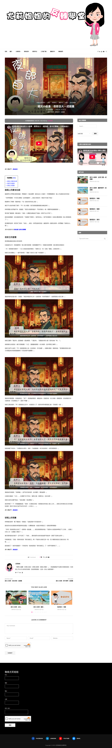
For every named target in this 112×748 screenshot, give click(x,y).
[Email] (103, 51)
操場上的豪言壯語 (11, 181)
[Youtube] (101, 51)
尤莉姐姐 (50, 109)
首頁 (6, 51)
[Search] (106, 51)
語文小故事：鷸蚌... (39, 607)
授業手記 (34, 51)
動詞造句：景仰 (94, 219)
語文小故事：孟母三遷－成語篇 (98, 178)
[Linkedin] (99, 51)
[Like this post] (41, 557)
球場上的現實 (10, 185)
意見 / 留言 (7, 708)
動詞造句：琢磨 (61, 607)
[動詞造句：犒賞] (82, 211)
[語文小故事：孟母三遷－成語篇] (16, 598)
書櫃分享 (52, 51)
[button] (8, 601)
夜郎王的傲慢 (10, 183)
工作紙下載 (43, 51)
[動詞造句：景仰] (82, 222)
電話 (6, 691)
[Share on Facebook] (43, 557)
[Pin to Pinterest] (46, 557)
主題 (6, 699)
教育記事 (26, 51)
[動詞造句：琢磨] (61, 598)
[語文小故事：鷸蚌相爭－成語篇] (38, 598)
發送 (10, 725)
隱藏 (14, 178)
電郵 (6, 683)
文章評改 (18, 51)
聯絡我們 (60, 51)
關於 (11, 51)
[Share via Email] (48, 557)
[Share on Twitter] (45, 557)
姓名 (6, 675)
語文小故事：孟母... (16, 607)
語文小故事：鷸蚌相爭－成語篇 (98, 189)
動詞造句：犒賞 (94, 209)
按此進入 (15, 169)
